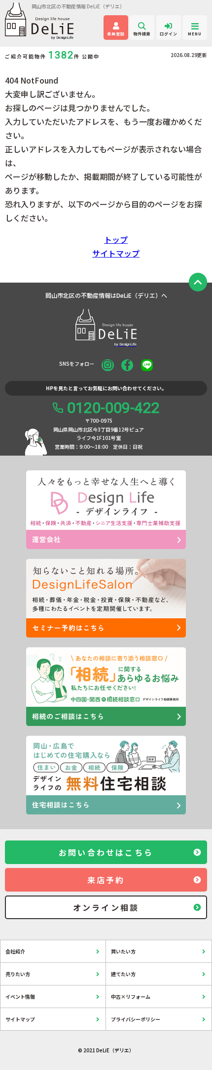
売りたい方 (17, 974)
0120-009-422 (113, 407)
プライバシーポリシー (135, 1019)
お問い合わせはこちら (106, 852)
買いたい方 (123, 951)
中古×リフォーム (130, 996)
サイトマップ (116, 253)
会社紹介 (15, 951)
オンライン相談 (106, 907)
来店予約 (106, 880)
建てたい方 (123, 974)
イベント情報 (20, 996)
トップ (116, 239)
